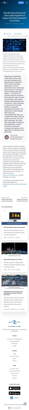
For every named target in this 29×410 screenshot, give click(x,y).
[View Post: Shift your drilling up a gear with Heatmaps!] (14, 217)
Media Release (15, 23)
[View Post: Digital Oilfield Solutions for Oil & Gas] (14, 250)
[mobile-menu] (26, 3)
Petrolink (8, 33)
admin (5, 237)
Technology (7, 213)
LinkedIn (13, 177)
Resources (6, 245)
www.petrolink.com (12, 175)
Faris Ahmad (7, 309)
